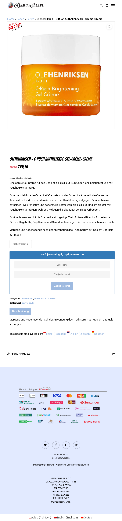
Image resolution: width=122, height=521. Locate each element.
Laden (20, 19)
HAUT (37, 298)
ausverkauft (27, 298)
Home (11, 19)
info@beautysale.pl (61, 458)
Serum (30, 19)
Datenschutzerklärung (43, 465)
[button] (113, 5)
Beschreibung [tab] (20, 311)
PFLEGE (45, 298)
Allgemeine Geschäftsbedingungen (72, 465)
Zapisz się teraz (62, 286)
